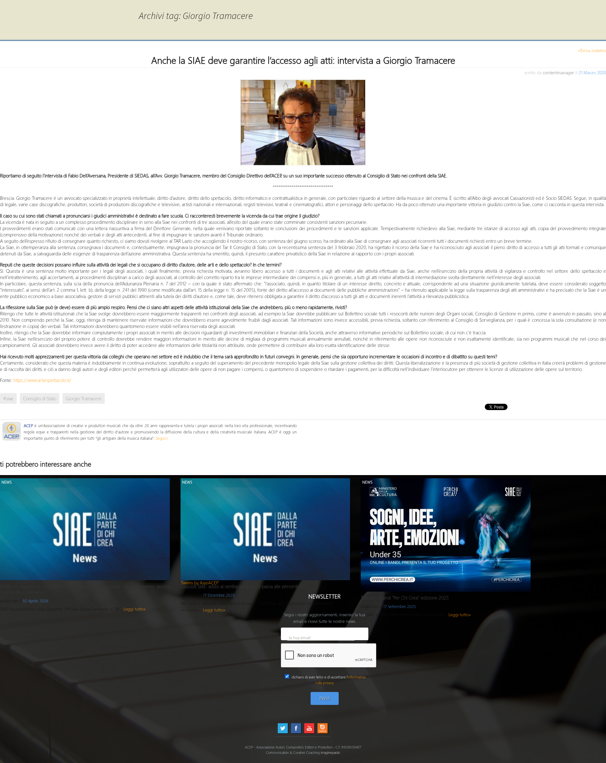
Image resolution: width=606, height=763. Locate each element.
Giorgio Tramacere (84, 398)
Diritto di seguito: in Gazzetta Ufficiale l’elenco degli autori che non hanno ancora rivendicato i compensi (85, 589)
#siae (8, 398)
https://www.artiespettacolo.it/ (42, 380)
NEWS (7, 482)
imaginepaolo (330, 752)
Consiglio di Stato (39, 398)
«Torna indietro (592, 50)
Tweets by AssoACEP (200, 583)
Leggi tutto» (134, 609)
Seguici (162, 438)
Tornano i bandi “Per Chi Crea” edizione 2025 (405, 597)
